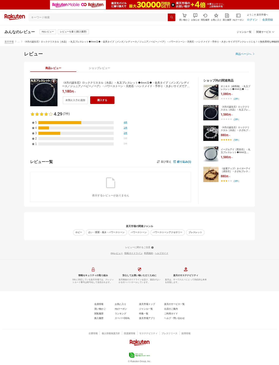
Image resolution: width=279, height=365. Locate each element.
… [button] (18, 41)
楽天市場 (9, 41)
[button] (195, 17)
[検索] (171, 17)
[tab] (53, 68)
